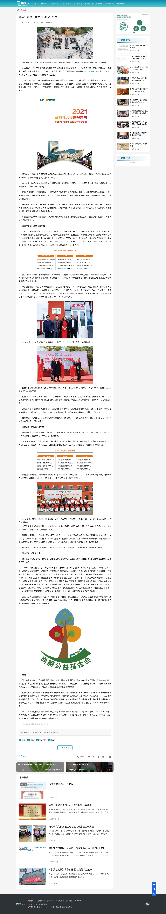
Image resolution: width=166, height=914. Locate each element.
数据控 (98, 4)
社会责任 (90, 71)
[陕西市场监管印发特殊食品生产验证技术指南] (123, 59)
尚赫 (32, 63)
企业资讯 (66, 4)
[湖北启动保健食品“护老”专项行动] (123, 48)
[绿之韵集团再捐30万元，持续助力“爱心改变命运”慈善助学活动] (123, 124)
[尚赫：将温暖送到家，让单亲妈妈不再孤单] (32, 812)
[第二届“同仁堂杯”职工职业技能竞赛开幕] (123, 135)
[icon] (147, 904)
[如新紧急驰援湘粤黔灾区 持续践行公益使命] (32, 876)
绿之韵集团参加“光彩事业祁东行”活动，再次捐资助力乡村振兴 (139, 113)
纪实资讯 (31, 901)
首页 (35, 4)
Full (20, 22)
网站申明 (78, 901)
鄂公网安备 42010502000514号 (43, 907)
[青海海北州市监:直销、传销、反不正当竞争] (123, 70)
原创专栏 (88, 4)
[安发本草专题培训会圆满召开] (123, 146)
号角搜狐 (68, 901)
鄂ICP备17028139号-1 (64, 907)
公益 (35, 63)
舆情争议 (44, 4)
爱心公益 (49, 22)
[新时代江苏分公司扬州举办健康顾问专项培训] (123, 102)
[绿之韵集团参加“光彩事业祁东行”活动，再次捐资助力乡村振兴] (123, 113)
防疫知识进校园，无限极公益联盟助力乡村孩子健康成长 (77, 848)
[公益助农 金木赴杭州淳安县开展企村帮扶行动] (123, 80)
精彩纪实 (108, 4)
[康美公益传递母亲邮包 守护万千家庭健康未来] (123, 91)
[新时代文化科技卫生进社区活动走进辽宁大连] (32, 833)
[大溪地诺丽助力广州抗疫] (32, 790)
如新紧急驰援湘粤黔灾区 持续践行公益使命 (70, 869)
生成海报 (82, 757)
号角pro (40, 901)
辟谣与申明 (120, 4)
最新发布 (125, 40)
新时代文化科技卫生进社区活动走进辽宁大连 (71, 826)
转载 (52, 740)
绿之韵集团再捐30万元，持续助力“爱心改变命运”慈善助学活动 (139, 124)
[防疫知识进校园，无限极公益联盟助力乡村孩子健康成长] (32, 855)
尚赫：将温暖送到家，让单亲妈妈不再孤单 (70, 805)
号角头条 (59, 901)
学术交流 (77, 4)
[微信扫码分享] (89, 757)
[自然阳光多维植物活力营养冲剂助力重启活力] (133, 23)
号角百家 (49, 901)
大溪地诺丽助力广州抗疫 (61, 783)
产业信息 (55, 4)
